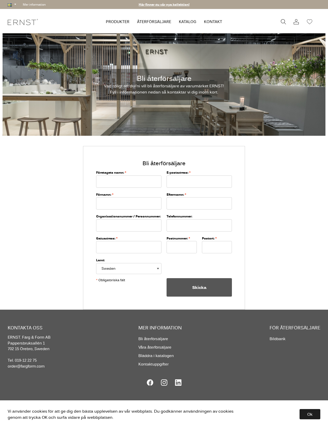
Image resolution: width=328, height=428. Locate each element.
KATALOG (187, 21)
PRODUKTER (117, 21)
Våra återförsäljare (154, 347)
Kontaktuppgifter (153, 364)
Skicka (199, 287)
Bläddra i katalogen (156, 355)
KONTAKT (213, 21)
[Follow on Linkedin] (178, 382)
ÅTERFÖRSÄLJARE (154, 21)
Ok (310, 414)
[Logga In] (296, 21)
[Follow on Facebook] (150, 382)
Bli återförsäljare (153, 338)
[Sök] (283, 21)
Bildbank (277, 338)
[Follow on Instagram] (164, 382)
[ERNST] (23, 21)
